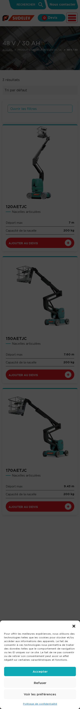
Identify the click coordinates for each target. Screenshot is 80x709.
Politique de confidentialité (40, 703)
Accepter (40, 671)
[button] (74, 626)
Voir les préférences (40, 694)
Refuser (40, 683)
